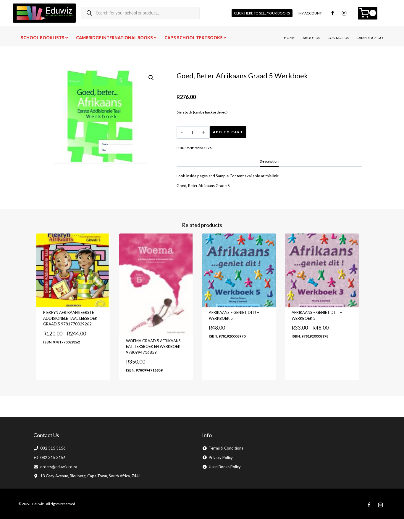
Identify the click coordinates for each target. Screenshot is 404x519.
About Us (311, 37)
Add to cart (228, 132)
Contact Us (338, 37)
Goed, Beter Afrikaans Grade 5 (203, 185)
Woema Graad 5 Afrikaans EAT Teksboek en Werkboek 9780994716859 (153, 346)
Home (289, 37)
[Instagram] (344, 13)
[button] (151, 77)
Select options (57, 359)
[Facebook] (333, 13)
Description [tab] (269, 161)
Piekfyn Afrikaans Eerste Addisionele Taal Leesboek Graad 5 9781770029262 (70, 318)
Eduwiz (38, 504)
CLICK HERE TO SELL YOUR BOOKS (262, 13)
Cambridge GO (369, 37)
